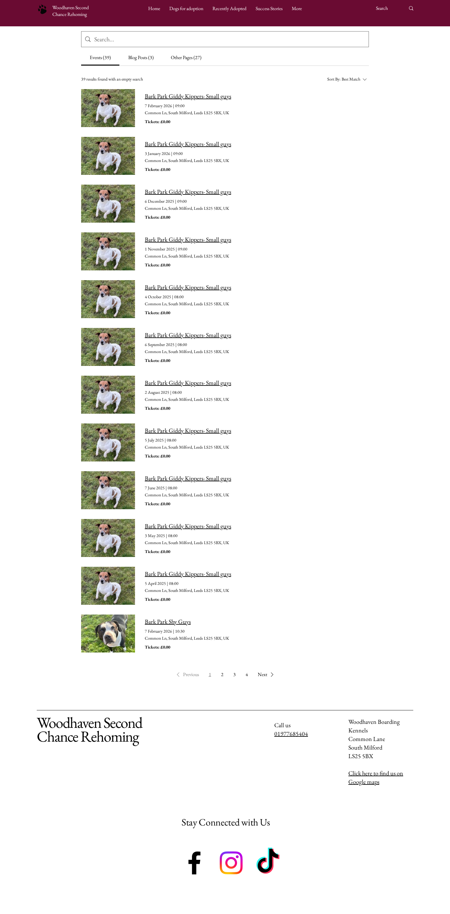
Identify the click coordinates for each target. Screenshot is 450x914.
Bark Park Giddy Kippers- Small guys (188, 96)
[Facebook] (194, 863)
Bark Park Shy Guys (168, 622)
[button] (186, 674)
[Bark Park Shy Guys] (108, 634)
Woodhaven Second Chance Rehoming (89, 729)
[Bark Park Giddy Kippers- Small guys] (108, 108)
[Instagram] (231, 863)
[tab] (100, 58)
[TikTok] (268, 863)
